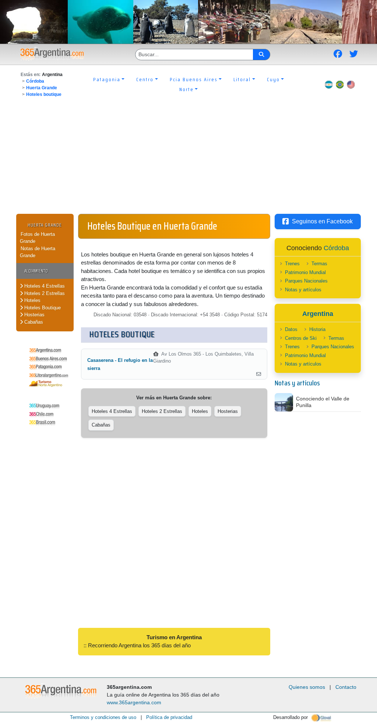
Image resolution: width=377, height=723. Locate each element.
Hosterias (34, 314)
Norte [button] (186, 89)
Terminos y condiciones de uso (103, 717)
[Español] (328, 84)
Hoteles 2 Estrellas (44, 293)
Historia (317, 329)
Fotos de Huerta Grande (37, 237)
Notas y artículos (303, 289)
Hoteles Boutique (42, 307)
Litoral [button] (242, 79)
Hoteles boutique (43, 94)
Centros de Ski (301, 338)
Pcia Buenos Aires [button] (194, 79)
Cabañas (33, 322)
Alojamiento (36, 271)
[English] (350, 84)
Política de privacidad (169, 717)
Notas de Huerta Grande (37, 252)
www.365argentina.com (134, 702)
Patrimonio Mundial (305, 272)
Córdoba (35, 81)
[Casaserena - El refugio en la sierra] (258, 374)
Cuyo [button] (273, 79)
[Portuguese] (339, 84)
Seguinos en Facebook (322, 221)
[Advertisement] (188, 158)
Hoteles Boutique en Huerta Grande (152, 226)
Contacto (345, 687)
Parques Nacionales (306, 281)
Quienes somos (307, 687)
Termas (319, 263)
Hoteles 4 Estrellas (44, 286)
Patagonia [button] (106, 79)
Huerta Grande (41, 87)
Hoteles (31, 300)
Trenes (292, 263)
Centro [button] (145, 79)
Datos (291, 329)
